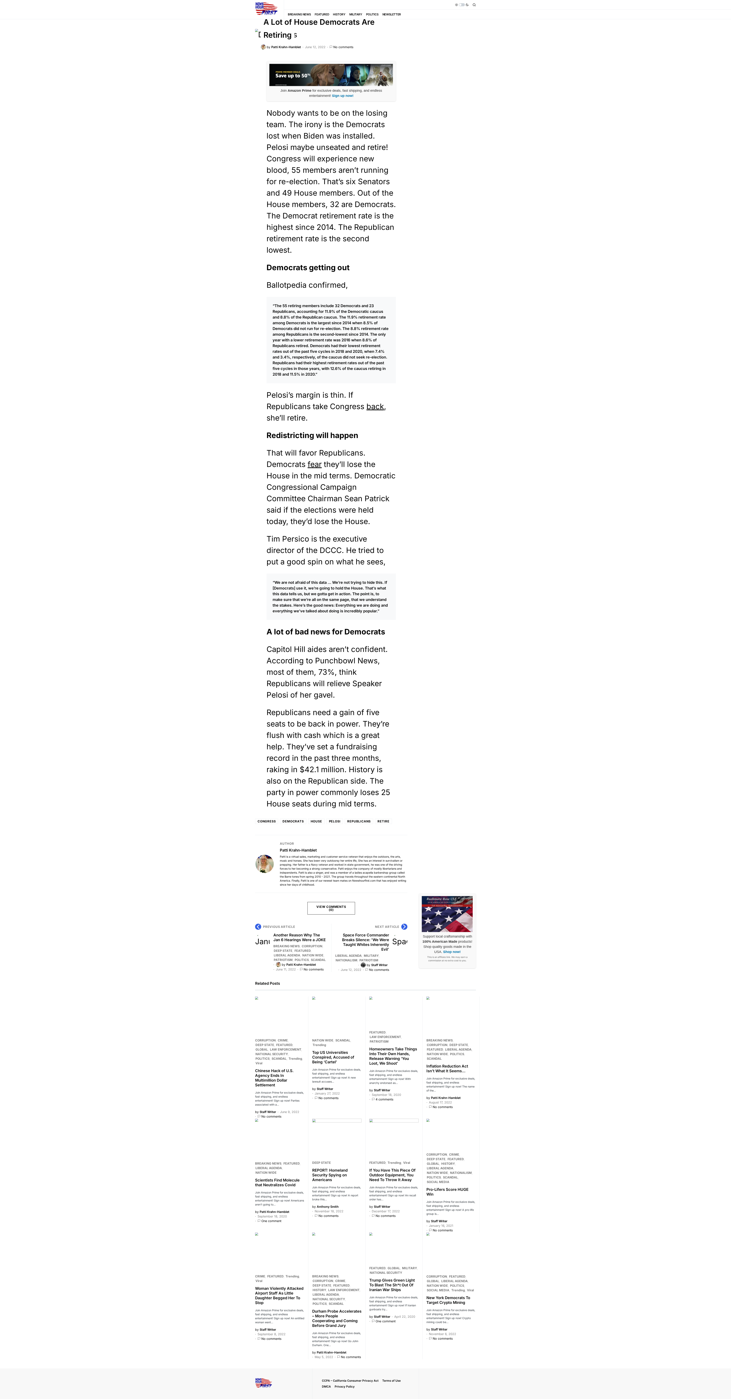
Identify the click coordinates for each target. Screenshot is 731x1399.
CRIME (283, 1040)
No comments (343, 47)
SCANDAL (318, 960)
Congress (267, 821)
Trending (295, 1058)
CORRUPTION (312, 946)
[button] (462, 5)
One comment (271, 1221)
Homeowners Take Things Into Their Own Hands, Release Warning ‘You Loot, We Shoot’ (393, 1056)
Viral (258, 1063)
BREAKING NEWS (286, 946)
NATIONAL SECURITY (271, 1054)
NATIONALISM (346, 960)
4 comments (384, 1099)
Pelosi (335, 821)
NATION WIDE (312, 955)
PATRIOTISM (283, 960)
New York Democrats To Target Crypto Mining (448, 1300)
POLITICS (302, 960)
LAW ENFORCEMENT (285, 1049)
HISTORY (448, 1164)
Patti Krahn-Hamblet (298, 850)
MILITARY (371, 956)
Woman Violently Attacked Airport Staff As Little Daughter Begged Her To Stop (279, 1295)
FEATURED (302, 951)
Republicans (359, 821)
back (375, 406)
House (316, 821)
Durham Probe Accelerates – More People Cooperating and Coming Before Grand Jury (337, 1318)
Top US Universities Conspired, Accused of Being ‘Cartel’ (333, 1057)
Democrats (293, 821)
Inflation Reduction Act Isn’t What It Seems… (447, 1068)
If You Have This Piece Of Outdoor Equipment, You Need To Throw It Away (392, 1175)
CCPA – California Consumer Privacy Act (350, 1380)
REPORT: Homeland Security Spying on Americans (330, 1175)
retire (383, 821)
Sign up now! (343, 96)
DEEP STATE (283, 951)
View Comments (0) (331, 908)
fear (315, 464)
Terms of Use (391, 1380)
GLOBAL (261, 1049)
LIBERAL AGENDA (287, 955)
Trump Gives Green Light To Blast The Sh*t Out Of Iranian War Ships (392, 1285)
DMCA (326, 1386)
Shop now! (452, 952)
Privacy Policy (345, 1386)
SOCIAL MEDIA (438, 1182)
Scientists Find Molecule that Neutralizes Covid (277, 1182)
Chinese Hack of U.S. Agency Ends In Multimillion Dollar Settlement (274, 1077)
